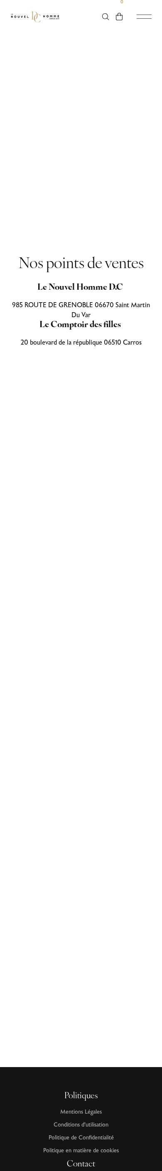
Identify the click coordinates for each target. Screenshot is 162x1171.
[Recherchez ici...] (105, 17)
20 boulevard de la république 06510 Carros (81, 342)
